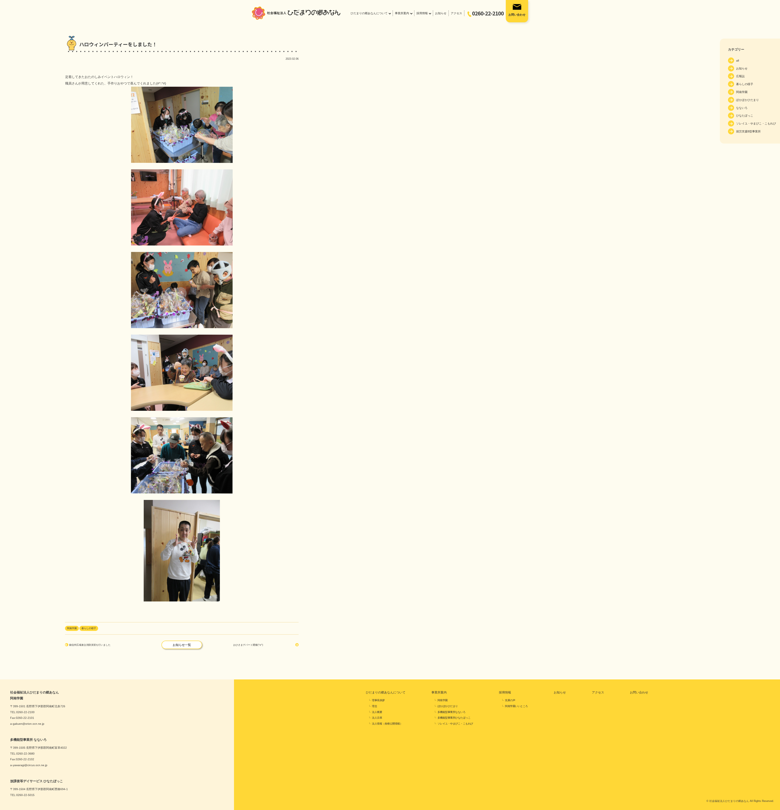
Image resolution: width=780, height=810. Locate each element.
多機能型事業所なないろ (452, 712)
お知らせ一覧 (182, 645)
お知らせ (440, 13)
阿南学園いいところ (516, 706)
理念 (374, 706)
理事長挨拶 (378, 700)
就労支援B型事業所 (748, 131)
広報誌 (740, 76)
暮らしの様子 (744, 84)
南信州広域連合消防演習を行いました (89, 644)
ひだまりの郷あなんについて (369, 13)
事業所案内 (402, 13)
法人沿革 (377, 717)
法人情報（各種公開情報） (387, 723)
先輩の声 (510, 700)
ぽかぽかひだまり (747, 100)
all (737, 60)
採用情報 (422, 13)
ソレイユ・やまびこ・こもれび (756, 123)
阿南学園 (742, 92)
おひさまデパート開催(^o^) (248, 644)
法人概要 (377, 712)
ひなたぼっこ (744, 115)
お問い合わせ (516, 14)
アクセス (456, 13)
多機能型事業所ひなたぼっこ (454, 717)
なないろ (742, 107)
